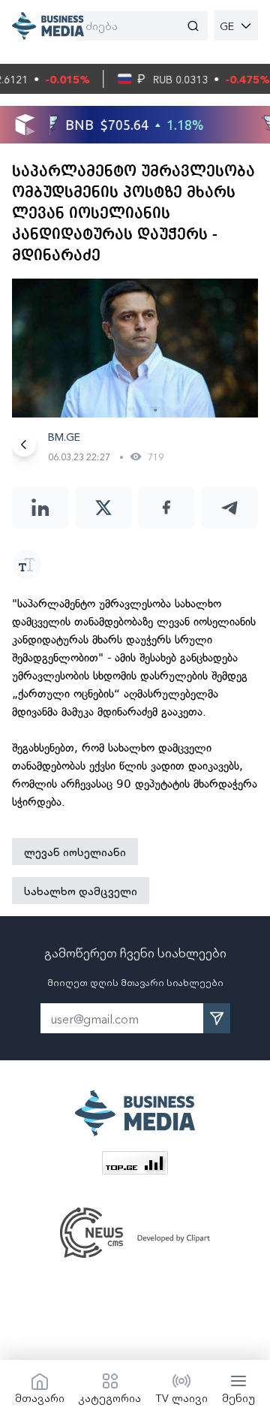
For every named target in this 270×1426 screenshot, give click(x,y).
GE (227, 25)
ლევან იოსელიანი (75, 851)
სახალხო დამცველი (80, 890)
